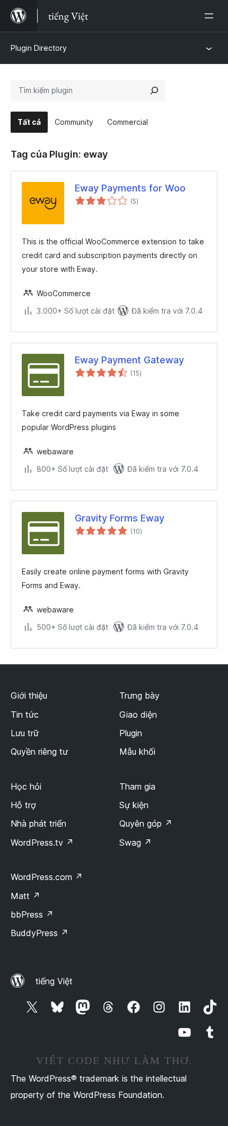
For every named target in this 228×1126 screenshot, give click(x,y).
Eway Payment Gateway (129, 359)
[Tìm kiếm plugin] (154, 90)
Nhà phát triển (38, 823)
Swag (135, 842)
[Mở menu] (211, 16)
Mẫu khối (137, 751)
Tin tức (25, 714)
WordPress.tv (42, 842)
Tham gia (137, 786)
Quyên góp (145, 823)
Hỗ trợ (23, 805)
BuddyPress (39, 933)
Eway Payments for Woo (130, 188)
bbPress (32, 914)
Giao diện (138, 714)
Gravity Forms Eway (119, 518)
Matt (25, 896)
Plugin (130, 733)
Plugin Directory (39, 47)
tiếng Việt (54, 981)
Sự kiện (133, 805)
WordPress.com (47, 877)
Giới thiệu (29, 695)
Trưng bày (139, 695)
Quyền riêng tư (39, 751)
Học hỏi (26, 786)
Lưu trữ (25, 733)
